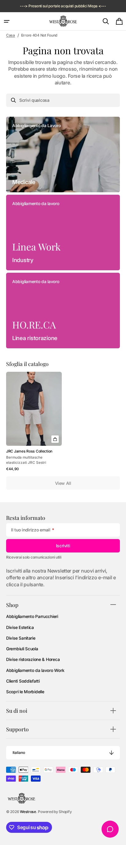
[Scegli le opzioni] (55, 439)
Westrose (28, 811)
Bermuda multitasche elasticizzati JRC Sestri (26, 459)
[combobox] (63, 100)
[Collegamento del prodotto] (34, 422)
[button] (6, 21)
